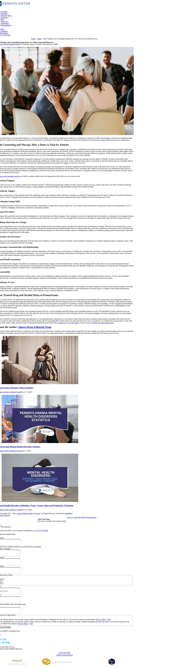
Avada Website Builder (25, 513)
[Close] (1, 525)
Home (33, 39)
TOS (109, 619)
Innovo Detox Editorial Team (34, 327)
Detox (39, 39)
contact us (61, 323)
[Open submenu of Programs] (8, 14)
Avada (37, 513)
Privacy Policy (101, 619)
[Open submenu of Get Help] (8, 12)
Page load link (5, 515)
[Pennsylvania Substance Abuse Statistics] (40, 383)
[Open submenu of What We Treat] (12, 16)
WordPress (68, 513)
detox (108, 138)
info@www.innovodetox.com (103, 323)
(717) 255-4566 (72, 323)
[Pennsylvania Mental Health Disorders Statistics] (40, 442)
